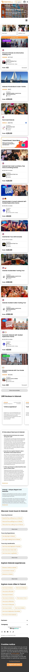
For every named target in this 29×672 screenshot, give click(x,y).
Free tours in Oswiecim (8, 598)
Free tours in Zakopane (8, 604)
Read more (5, 483)
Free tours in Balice (20, 608)
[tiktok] (13, 632)
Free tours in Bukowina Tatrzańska (11, 611)
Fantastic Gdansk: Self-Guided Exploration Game (12, 335)
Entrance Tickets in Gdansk (9, 567)
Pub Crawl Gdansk (8, 120)
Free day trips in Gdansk (8, 536)
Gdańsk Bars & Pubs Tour (12, 174)
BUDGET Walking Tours (11, 61)
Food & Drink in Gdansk (8, 570)
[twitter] (10, 632)
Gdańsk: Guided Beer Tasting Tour (13, 270)
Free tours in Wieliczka (8, 601)
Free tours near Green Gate (9, 550)
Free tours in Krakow (7, 588)
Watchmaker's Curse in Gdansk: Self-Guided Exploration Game (14, 202)
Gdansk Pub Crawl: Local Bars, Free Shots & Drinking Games (13, 166)
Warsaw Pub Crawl (10, 126)
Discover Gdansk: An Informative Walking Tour (13, 53)
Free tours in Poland (10, 5)
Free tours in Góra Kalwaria (9, 614)
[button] (9, 29)
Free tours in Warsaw (21, 588)
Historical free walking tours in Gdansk (12, 521)
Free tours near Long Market (9, 553)
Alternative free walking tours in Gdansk (12, 524)
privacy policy (15, 653)
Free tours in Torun (22, 598)
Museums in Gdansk (7, 574)
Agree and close (14, 665)
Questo (8, 209)
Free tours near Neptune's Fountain (11, 546)
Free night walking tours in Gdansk (11, 539)
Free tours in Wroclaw (8, 591)
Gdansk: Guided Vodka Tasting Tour (14, 303)
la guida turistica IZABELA (12, 378)
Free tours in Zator (7, 608)
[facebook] (5, 632)
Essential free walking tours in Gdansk (12, 518)
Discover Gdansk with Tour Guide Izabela (13, 371)
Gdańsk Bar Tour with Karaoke (12, 237)
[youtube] (7, 632)
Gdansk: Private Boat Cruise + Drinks (14, 86)
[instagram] (2, 632)
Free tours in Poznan (7, 594)
